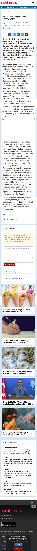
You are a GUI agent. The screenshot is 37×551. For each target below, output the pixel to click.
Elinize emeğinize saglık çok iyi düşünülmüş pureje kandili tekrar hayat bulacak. (17, 492)
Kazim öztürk (8, 489)
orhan (6, 457)
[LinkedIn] (18, 34)
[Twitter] (14, 34)
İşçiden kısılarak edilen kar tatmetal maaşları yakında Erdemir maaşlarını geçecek (17, 484)
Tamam (19, 549)
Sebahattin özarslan (10, 448)
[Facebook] (9, 34)
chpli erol (7, 469)
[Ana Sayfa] (11, 511)
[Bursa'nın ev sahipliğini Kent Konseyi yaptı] (8, 28)
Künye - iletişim (8, 518)
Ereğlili (6, 481)
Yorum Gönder (9, 264)
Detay (19, 544)
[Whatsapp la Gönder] (22, 34)
